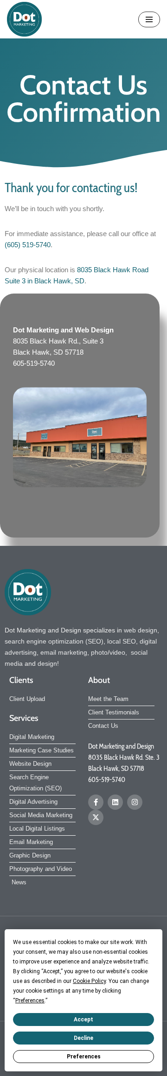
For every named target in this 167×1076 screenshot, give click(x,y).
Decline (83, 1038)
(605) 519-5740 (28, 245)
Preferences (84, 1056)
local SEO (121, 641)
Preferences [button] (30, 1000)
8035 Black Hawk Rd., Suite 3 (58, 341)
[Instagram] (134, 802)
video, (120, 652)
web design (140, 630)
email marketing (63, 652)
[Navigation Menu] (149, 19)
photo (99, 652)
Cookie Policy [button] (89, 981)
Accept (83, 1019)
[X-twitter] (95, 817)
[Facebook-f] (95, 802)
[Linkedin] (115, 802)
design (47, 663)
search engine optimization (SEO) (54, 641)
